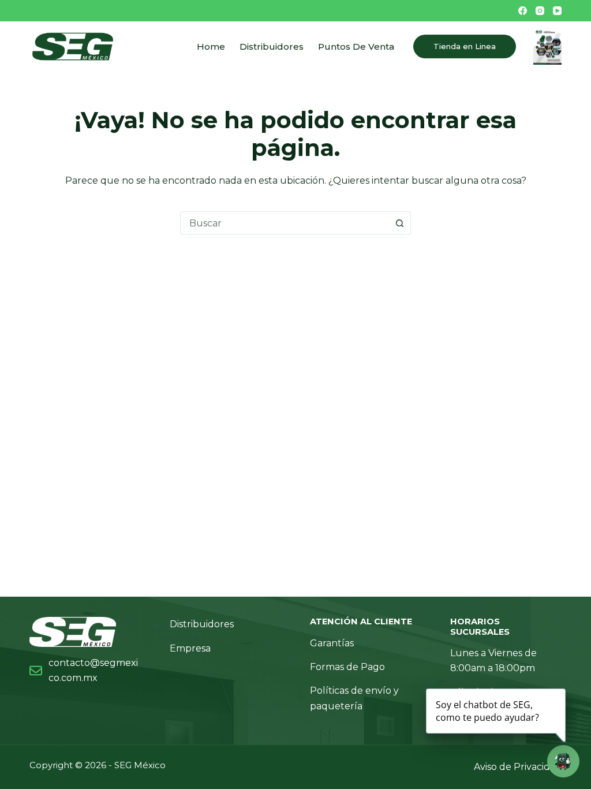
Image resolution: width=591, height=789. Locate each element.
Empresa (190, 648)
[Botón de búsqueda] (399, 223)
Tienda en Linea (464, 46)
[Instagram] (540, 10)
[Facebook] (522, 10)
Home (211, 46)
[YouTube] (557, 10)
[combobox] (284, 223)
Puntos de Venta (356, 46)
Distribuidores (272, 46)
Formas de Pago (347, 666)
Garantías (332, 643)
